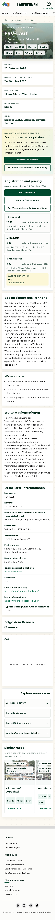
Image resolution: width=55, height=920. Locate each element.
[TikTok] (37, 905)
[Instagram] (24, 905)
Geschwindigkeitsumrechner (18, 869)
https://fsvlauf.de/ (13, 571)
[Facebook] (18, 905)
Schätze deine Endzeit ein (17, 873)
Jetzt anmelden (27, 192)
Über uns (9, 886)
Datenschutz (11, 894)
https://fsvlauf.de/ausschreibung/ (21, 591)
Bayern (20, 20)
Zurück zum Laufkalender (20, 27)
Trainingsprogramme (14, 865)
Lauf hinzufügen (12, 847)
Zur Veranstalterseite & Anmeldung (27, 167)
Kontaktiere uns (12, 890)
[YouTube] (30, 905)
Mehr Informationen (27, 200)
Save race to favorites (27, 160)
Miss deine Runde (13, 860)
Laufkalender (8, 20)
